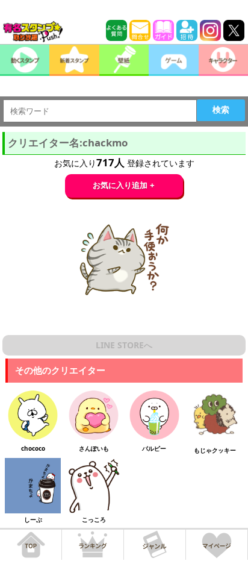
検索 (220, 109)
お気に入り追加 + (124, 185)
